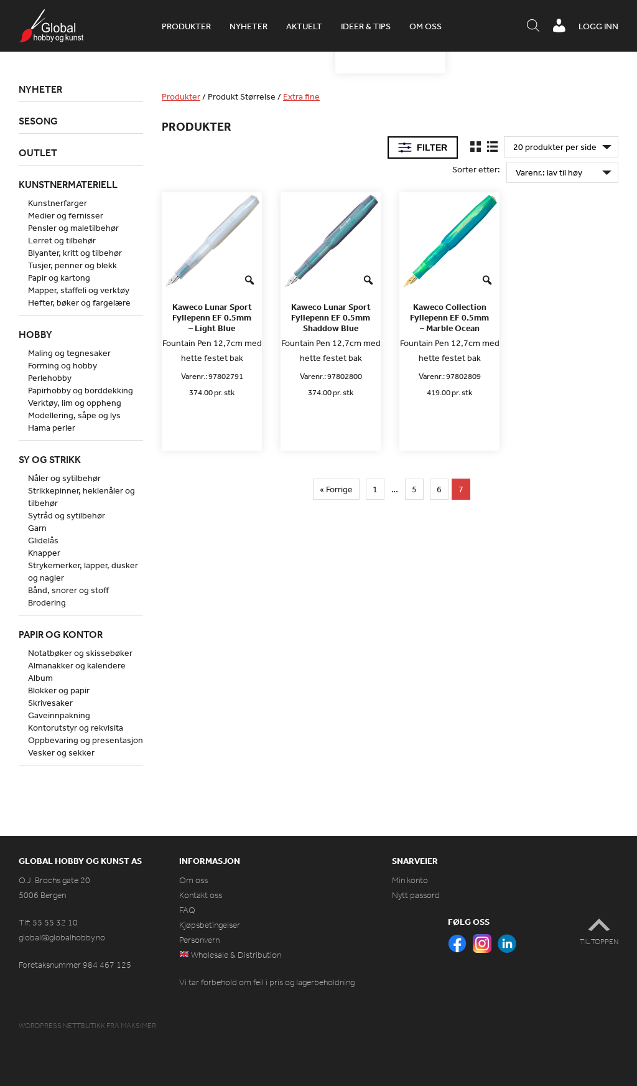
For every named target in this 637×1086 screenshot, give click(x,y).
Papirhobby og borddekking (80, 390)
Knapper (44, 552)
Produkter (186, 26)
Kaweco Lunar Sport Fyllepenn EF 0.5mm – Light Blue (212, 317)
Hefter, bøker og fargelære (79, 302)
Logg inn (598, 26)
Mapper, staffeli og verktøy (78, 290)
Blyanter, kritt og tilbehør (75, 252)
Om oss (425, 26)
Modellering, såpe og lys (74, 415)
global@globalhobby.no (62, 937)
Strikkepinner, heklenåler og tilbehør (81, 496)
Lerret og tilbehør (62, 240)
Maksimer (138, 1026)
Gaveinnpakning (59, 715)
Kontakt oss (200, 895)
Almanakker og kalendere (77, 665)
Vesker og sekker (61, 752)
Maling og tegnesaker (69, 352)
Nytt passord (416, 895)
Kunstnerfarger (57, 202)
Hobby (35, 334)
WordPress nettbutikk (62, 1026)
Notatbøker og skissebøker (80, 652)
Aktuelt (304, 26)
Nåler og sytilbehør (64, 478)
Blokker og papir (59, 690)
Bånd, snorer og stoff (68, 590)
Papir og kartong (59, 277)
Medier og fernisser (65, 215)
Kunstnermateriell (68, 184)
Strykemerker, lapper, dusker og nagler (83, 571)
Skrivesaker (50, 702)
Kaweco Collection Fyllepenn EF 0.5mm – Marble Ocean (449, 317)
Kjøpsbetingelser (209, 925)
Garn (37, 527)
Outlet (38, 152)
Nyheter (248, 26)
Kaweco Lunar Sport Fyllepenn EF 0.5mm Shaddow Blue (331, 317)
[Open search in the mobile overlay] (533, 26)
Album (40, 677)
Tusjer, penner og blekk (72, 265)
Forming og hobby (62, 365)
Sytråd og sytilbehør (66, 515)
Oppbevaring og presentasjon (85, 740)
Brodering (47, 602)
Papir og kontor (61, 634)
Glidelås (43, 540)
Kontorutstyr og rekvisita (75, 727)
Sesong (38, 121)
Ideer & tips (366, 26)
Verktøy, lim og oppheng (74, 402)
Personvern (199, 940)
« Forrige (336, 489)
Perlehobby (50, 377)
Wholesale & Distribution (235, 955)
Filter (432, 147)
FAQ (187, 910)
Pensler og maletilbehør (73, 227)
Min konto (410, 880)
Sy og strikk (50, 459)
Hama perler (51, 427)
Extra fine (301, 96)
